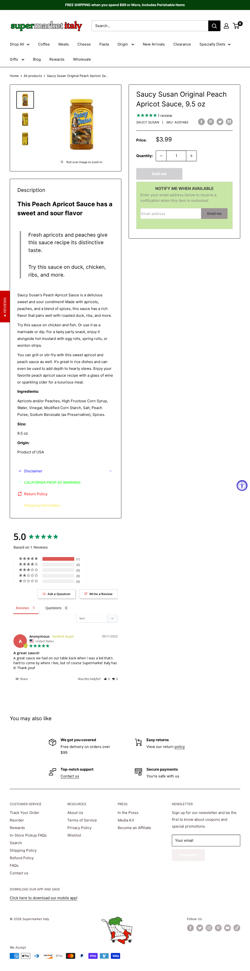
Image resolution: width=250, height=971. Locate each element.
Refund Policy (22, 858)
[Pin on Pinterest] (210, 121)
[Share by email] (229, 121)
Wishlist (74, 835)
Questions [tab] (53, 608)
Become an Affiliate (134, 827)
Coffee (44, 44)
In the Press (128, 812)
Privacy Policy (79, 827)
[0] (236, 26)
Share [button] (23, 679)
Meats (63, 44)
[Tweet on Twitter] (220, 121)
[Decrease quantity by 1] (161, 156)
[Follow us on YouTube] (227, 927)
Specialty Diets (212, 44)
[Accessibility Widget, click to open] (242, 485)
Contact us (70, 776)
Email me (214, 213)
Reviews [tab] (22, 608)
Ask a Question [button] (59, 594)
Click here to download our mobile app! (43, 898)
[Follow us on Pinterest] (218, 927)
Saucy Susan (147, 122)
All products (33, 76)
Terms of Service (82, 820)
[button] (107, 679)
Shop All (17, 44)
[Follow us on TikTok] (236, 927)
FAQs (14, 865)
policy (180, 746)
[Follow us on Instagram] (209, 927)
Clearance (182, 44)
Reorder (17, 820)
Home (14, 76)
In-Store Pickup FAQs (28, 835)
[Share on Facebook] (201, 121)
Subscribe (188, 855)
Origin (123, 44)
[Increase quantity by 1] (191, 156)
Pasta (104, 44)
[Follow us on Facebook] (190, 927)
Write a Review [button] (101, 594)
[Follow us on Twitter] (199, 927)
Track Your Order (24, 812)
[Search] (214, 25)
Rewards (56, 59)
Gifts (14, 59)
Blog (37, 59)
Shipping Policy (23, 850)
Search (16, 842)
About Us (75, 812)
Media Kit (126, 820)
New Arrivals (154, 44)
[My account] (226, 25)
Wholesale (82, 59)
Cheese (84, 44)
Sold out (159, 173)
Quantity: (144, 155)
